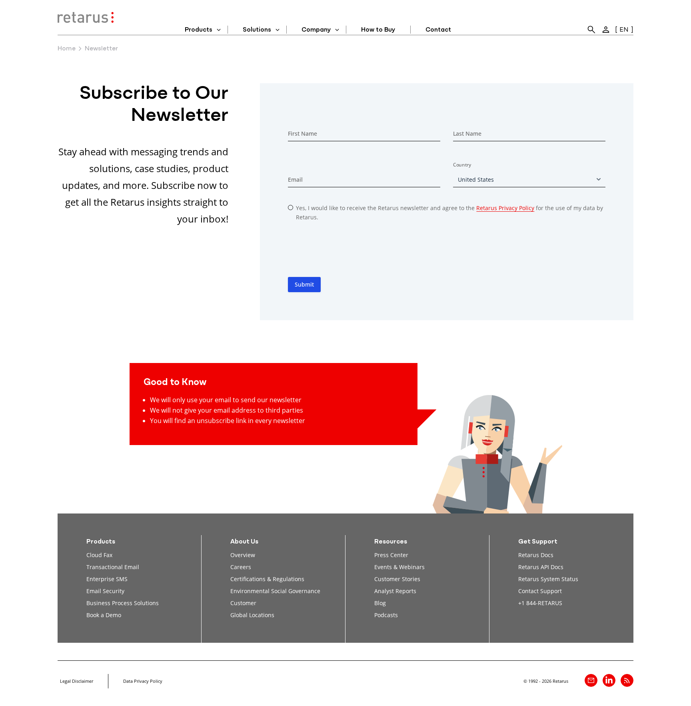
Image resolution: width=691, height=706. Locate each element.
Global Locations (252, 615)
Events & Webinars (399, 567)
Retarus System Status (548, 579)
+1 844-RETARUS (540, 603)
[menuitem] (591, 29)
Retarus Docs (535, 555)
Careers (240, 567)
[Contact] (591, 680)
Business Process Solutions (122, 603)
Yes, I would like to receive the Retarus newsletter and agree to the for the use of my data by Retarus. (449, 212)
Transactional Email (112, 567)
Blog (380, 603)
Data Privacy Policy (142, 681)
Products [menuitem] (198, 30)
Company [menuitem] (316, 30)
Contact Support (540, 591)
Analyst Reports (395, 591)
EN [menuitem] (624, 30)
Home (67, 49)
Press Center (391, 555)
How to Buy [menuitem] (378, 30)
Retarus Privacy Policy (505, 208)
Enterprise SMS (107, 579)
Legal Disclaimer (76, 681)
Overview (242, 555)
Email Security (105, 591)
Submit (304, 284)
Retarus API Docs (540, 567)
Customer (243, 603)
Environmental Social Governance (275, 591)
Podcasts (386, 615)
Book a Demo (103, 615)
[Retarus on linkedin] (609, 680)
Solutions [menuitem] (257, 30)
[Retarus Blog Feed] (627, 680)
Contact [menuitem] (438, 30)
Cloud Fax (99, 555)
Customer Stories (397, 579)
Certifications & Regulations (267, 579)
